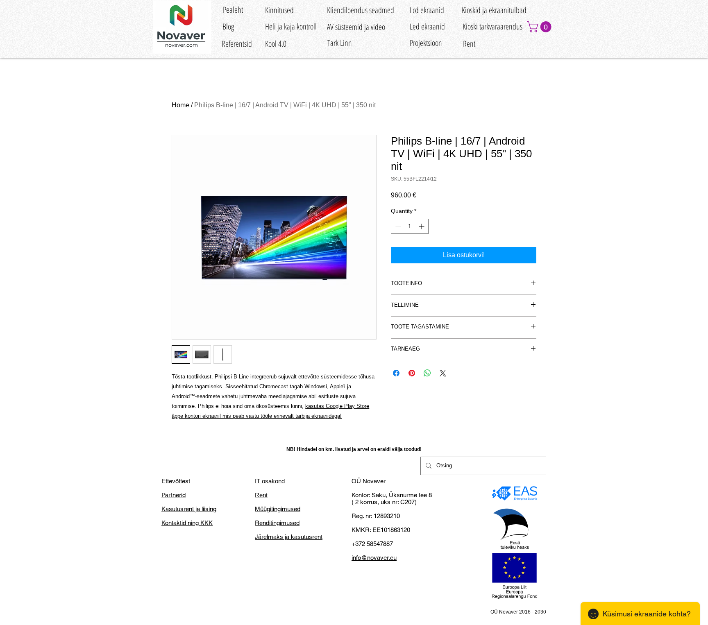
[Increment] (422, 226)
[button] (540, 26)
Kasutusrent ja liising (188, 508)
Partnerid (173, 494)
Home (180, 105)
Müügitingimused (277, 508)
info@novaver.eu (374, 557)
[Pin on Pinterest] (412, 373)
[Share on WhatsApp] (427, 373)
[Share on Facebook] (396, 373)
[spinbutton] (409, 226)
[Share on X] (443, 373)
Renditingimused (277, 522)
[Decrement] (397, 226)
